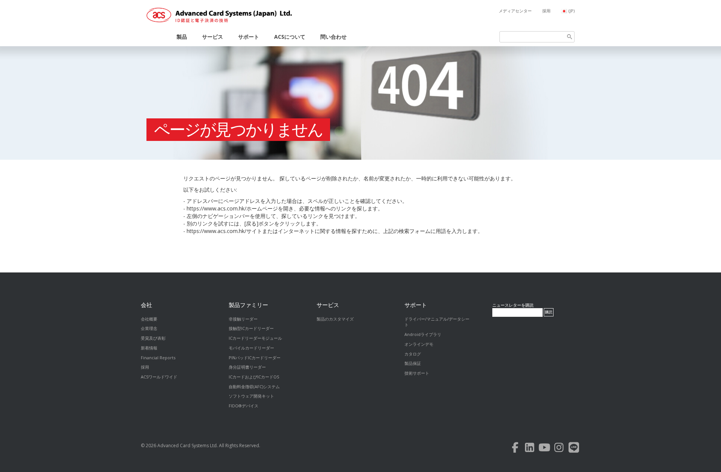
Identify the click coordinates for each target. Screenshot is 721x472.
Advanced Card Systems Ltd (187, 445)
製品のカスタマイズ (335, 319)
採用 (546, 11)
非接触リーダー (243, 319)
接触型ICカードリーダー (251, 328)
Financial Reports (158, 357)
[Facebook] (515, 449)
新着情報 (149, 348)
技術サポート (416, 373)
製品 (181, 36)
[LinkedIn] (529, 449)
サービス (212, 36)
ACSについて (289, 36)
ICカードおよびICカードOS (254, 377)
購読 (548, 312)
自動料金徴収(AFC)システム (254, 386)
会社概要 (149, 319)
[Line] (573, 449)
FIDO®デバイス (243, 405)
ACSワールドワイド (159, 377)
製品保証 (412, 363)
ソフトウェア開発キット (251, 396)
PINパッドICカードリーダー (255, 357)
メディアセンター (515, 11)
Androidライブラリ (422, 334)
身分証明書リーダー (247, 367)
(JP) (572, 11)
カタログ (412, 354)
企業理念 (149, 328)
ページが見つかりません (238, 129)
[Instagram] (559, 449)
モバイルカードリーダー (251, 348)
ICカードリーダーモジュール (255, 338)
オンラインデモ (418, 344)
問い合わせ (333, 36)
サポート (248, 36)
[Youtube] (544, 449)
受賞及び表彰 (153, 338)
